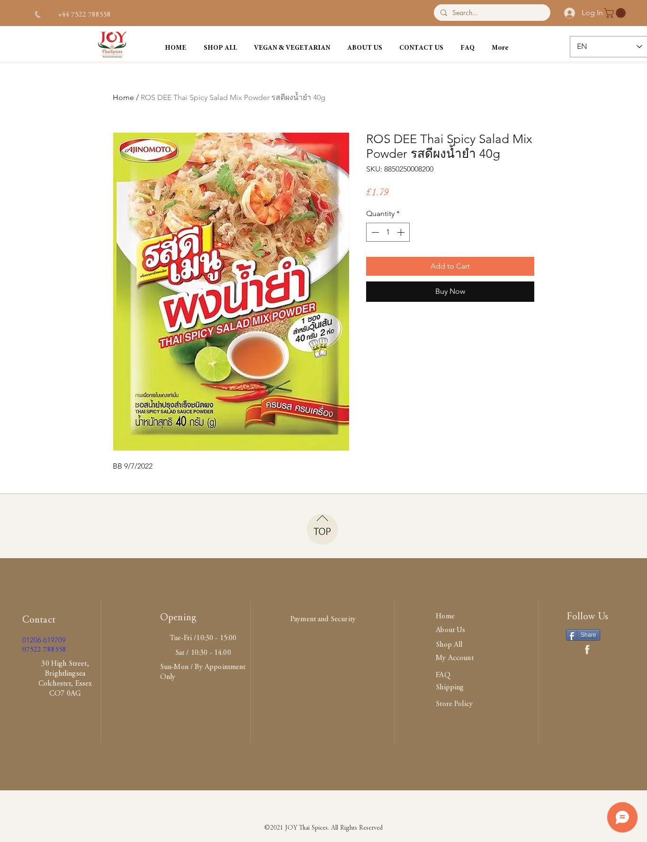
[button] (616, 13)
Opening (178, 618)
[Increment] (401, 232)
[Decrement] (374, 232)
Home (123, 97)
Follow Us (587, 617)
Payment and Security (323, 619)
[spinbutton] (388, 232)
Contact (38, 620)
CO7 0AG (65, 693)
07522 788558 (44, 649)
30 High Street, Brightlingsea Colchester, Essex (65, 674)
